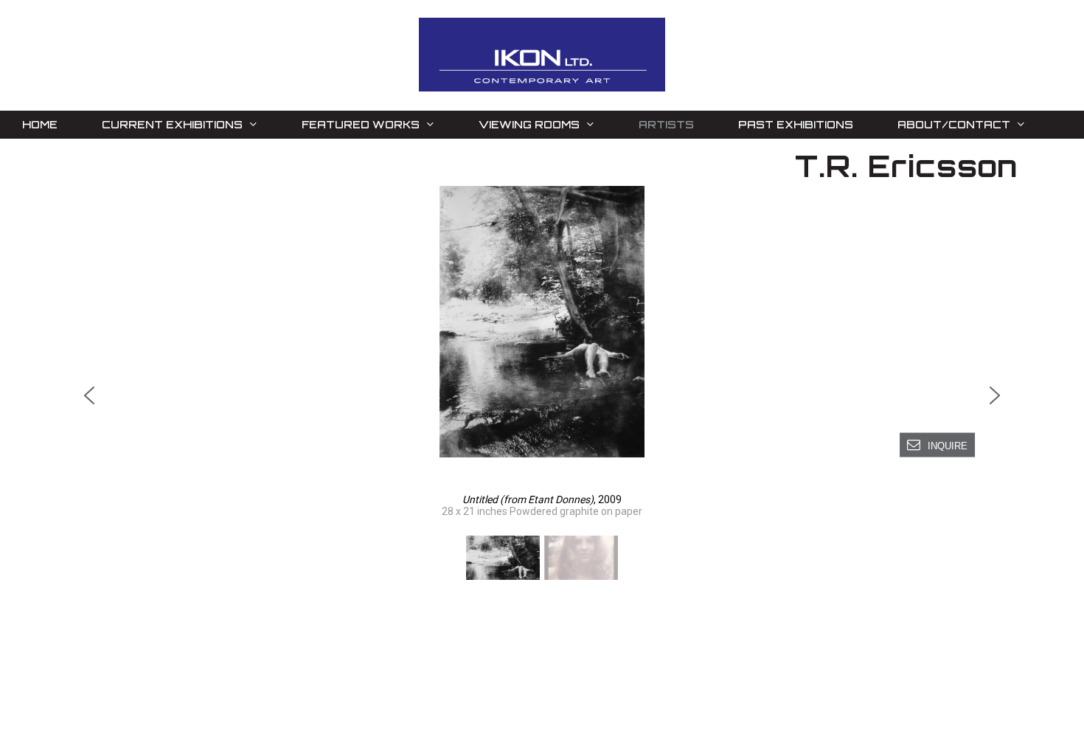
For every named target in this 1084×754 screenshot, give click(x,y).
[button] (541, 321)
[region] (541, 385)
